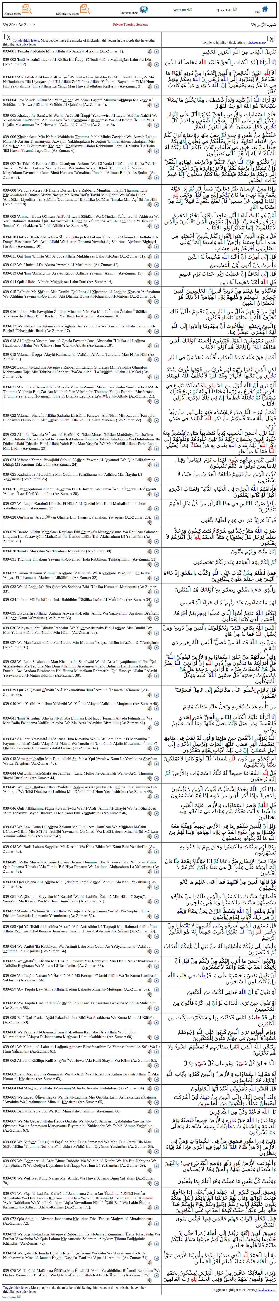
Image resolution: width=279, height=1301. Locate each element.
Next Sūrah (180, 10)
